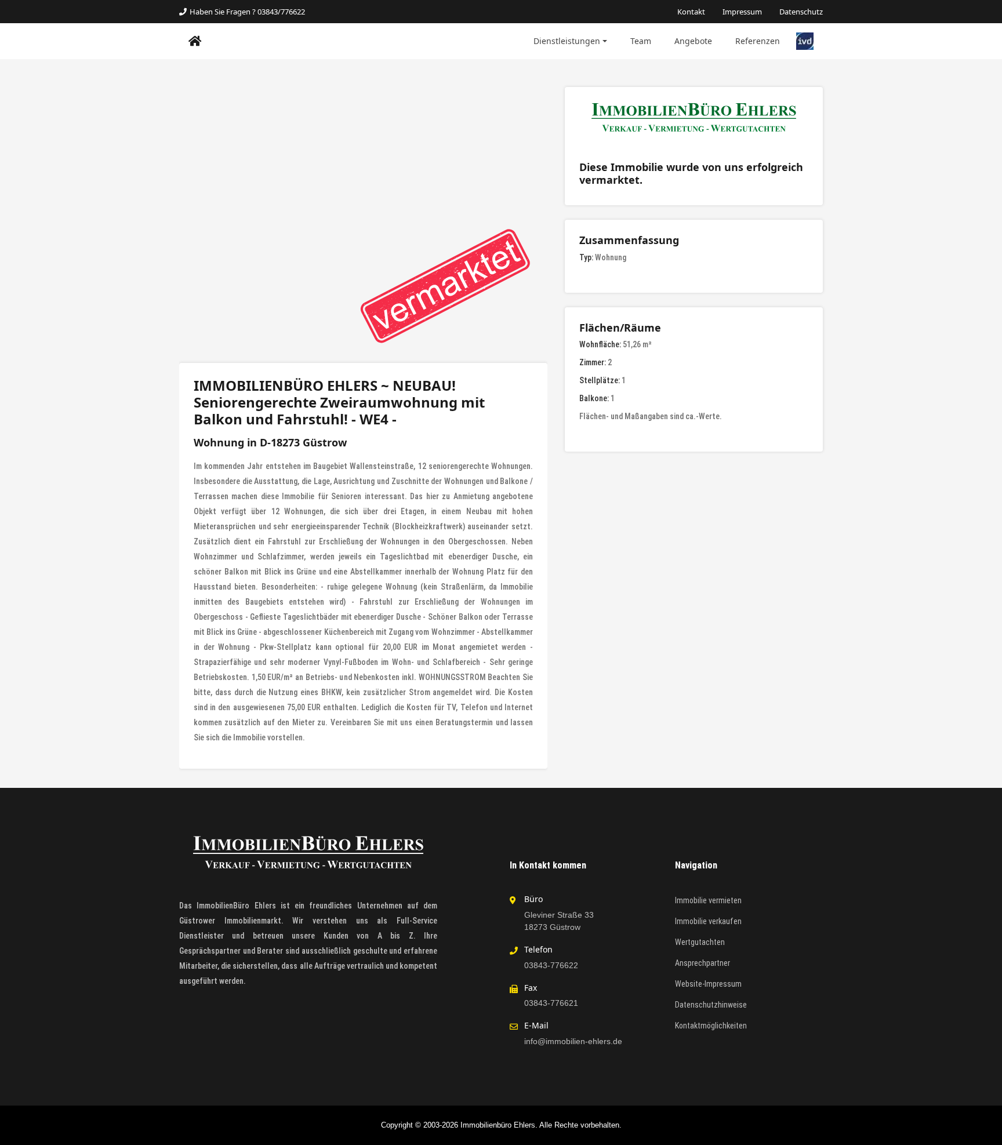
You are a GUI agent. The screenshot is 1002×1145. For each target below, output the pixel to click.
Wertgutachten (700, 942)
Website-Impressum (708, 983)
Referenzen (757, 40)
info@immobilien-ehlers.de (573, 1041)
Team (640, 40)
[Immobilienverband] (805, 40)
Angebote (693, 40)
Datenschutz (801, 11)
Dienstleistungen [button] (566, 40)
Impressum (742, 11)
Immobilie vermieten (708, 900)
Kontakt (691, 11)
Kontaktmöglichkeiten (711, 1025)
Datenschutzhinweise (711, 1004)
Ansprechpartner (702, 963)
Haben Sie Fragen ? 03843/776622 (247, 11)
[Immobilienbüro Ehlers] (195, 41)
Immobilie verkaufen (708, 921)
